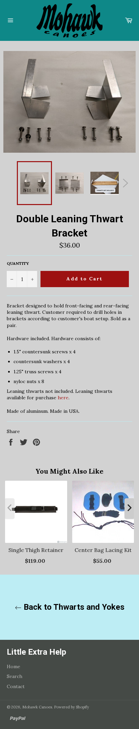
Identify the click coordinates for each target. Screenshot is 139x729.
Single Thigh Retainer (35, 550)
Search (14, 676)
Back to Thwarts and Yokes (73, 607)
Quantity (18, 263)
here (63, 398)
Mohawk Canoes (37, 707)
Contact (16, 686)
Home (13, 666)
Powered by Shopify (71, 707)
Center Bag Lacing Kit (103, 550)
